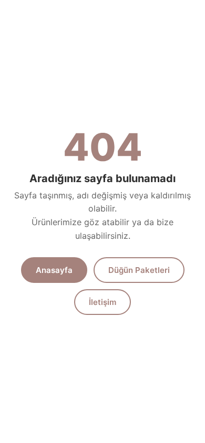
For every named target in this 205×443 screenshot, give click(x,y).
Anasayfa (54, 270)
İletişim (102, 302)
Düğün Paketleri (139, 270)
